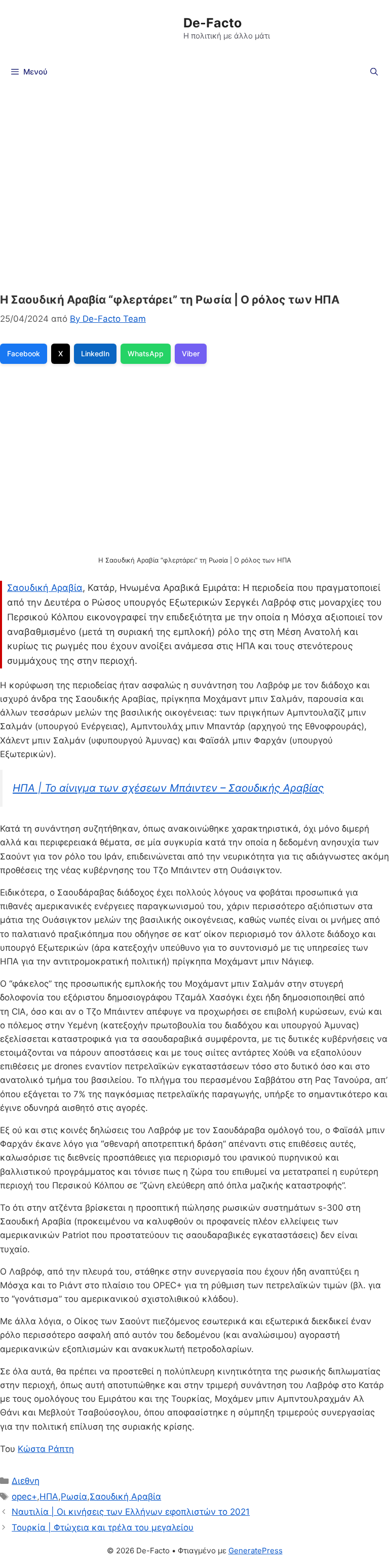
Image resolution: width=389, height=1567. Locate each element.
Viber (191, 353)
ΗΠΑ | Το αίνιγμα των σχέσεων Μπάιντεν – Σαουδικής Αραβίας (168, 787)
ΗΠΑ (49, 1496)
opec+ (24, 1496)
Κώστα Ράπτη (46, 1449)
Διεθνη (26, 1481)
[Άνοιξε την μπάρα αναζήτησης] (374, 72)
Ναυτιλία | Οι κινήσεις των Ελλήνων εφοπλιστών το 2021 (131, 1512)
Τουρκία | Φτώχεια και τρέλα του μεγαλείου (102, 1527)
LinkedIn (95, 353)
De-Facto (212, 22)
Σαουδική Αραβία (45, 587)
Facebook (23, 353)
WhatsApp (146, 353)
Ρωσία (74, 1496)
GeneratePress (255, 1550)
